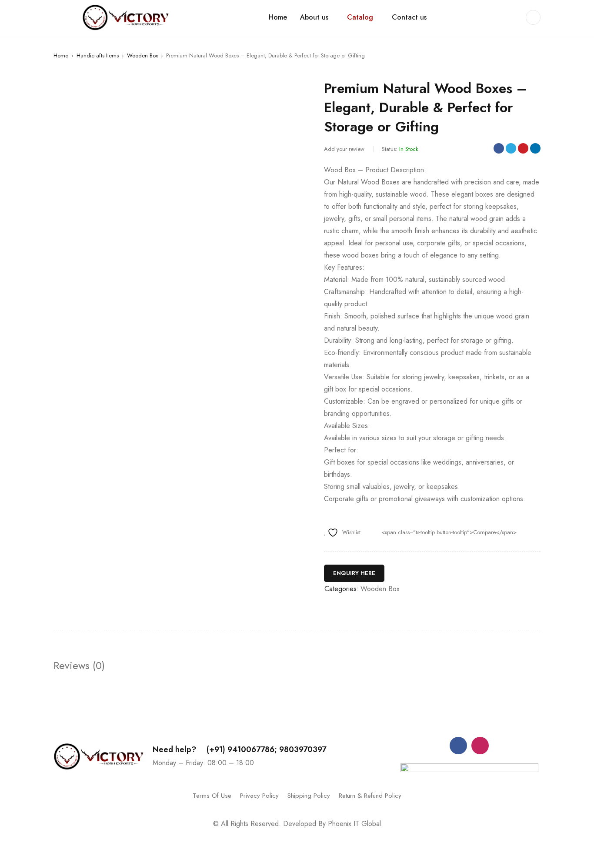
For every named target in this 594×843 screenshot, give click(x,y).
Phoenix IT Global (354, 824)
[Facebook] (458, 745)
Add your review (344, 149)
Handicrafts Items (98, 55)
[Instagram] (480, 745)
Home (60, 55)
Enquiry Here (354, 573)
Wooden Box (142, 55)
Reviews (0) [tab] (79, 665)
